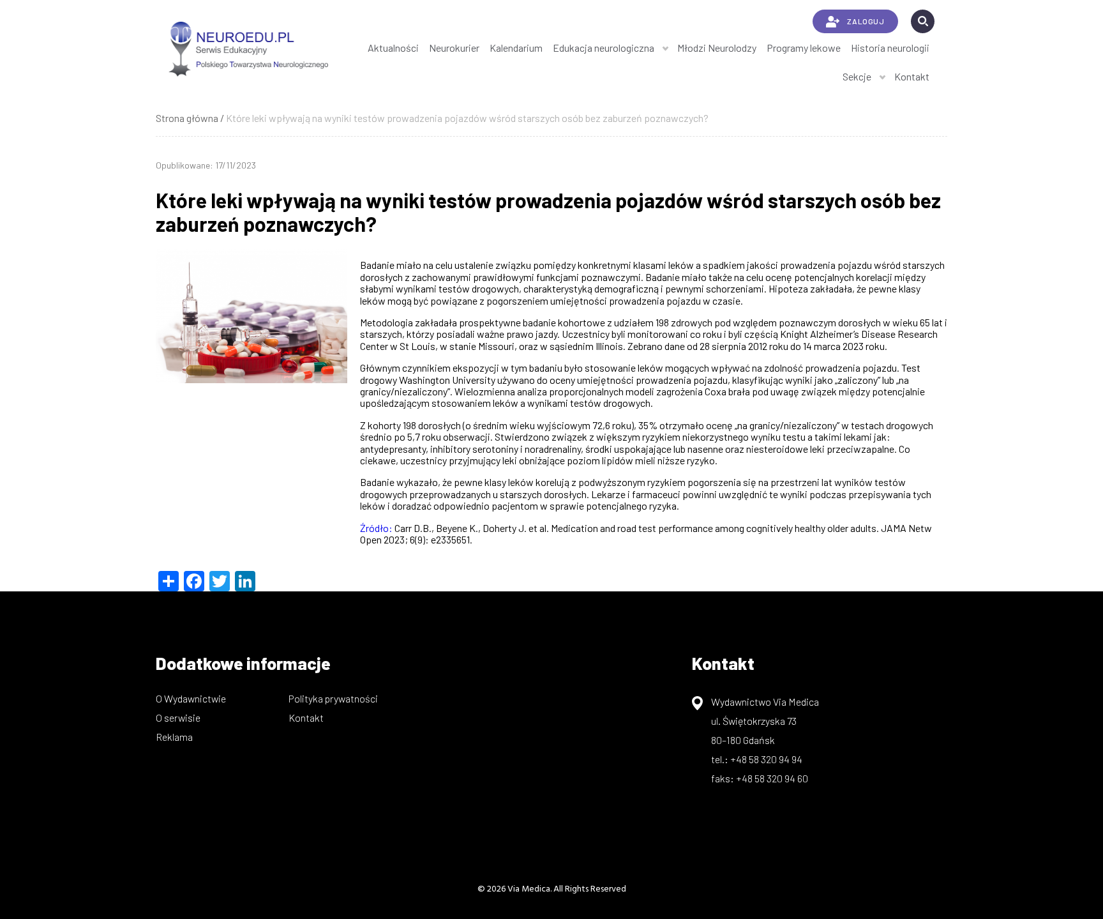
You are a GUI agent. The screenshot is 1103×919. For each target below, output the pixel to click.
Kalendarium (516, 48)
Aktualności (393, 48)
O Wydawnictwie (191, 698)
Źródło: (376, 528)
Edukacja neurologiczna (603, 48)
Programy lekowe (804, 48)
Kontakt (911, 76)
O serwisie (178, 717)
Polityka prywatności (333, 698)
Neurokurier (454, 48)
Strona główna (187, 118)
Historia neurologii (890, 48)
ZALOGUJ (865, 21)
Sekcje (857, 76)
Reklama (174, 737)
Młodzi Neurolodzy (716, 48)
